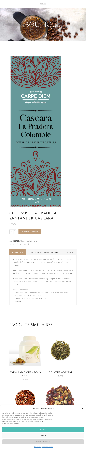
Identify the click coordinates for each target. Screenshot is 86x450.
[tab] (17, 252)
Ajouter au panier (30, 232)
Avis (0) (70, 252)
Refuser (43, 436)
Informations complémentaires (45, 252)
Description (17, 252)
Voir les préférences (43, 442)
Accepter (43, 429)
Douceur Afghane (60, 372)
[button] (83, 408)
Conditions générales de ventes (43, 447)
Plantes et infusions (28, 241)
